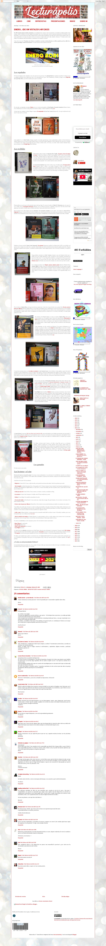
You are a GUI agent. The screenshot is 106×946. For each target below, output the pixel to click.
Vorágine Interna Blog (23, 774)
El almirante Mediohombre (54, 382)
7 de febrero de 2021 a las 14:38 (38, 656)
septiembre (79, 435)
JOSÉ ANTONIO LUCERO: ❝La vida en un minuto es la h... (81, 462)
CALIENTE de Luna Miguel (82, 465)
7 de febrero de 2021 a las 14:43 (35, 684)
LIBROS (19, 21)
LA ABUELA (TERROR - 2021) (85, 406)
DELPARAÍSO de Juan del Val (82, 487)
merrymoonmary (57, 934)
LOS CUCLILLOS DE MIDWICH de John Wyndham (81, 509)
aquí (54, 108)
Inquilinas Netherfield (23, 788)
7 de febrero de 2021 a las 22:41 (36, 788)
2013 (76, 539)
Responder (20, 604)
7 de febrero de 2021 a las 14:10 (36, 641)
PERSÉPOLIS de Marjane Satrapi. (81, 395)
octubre (78, 433)
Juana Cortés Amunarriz (20, 526)
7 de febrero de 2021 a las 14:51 (30, 698)
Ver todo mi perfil (77, 100)
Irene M (20, 609)
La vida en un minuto (33, 371)
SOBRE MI (83, 21)
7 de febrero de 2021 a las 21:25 (30, 757)
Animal (52, 327)
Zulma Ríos (20, 864)
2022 (76, 425)
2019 (76, 527)
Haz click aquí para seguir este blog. (83, 284)
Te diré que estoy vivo (19, 491)
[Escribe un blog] (45, 587)
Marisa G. (84, 86)
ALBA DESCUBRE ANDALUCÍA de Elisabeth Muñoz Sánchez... (80, 450)
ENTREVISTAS (40, 21)
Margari (20, 731)
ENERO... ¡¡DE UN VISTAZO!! (30, 589)
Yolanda (20, 819)
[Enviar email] (76, 152)
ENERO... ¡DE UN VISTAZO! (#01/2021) (82, 505)
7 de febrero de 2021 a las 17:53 (36, 743)
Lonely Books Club (22, 684)
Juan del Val (17, 524)
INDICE (72, 21)
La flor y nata (17, 512)
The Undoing (67, 530)
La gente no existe (23, 436)
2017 (76, 531)
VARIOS (48, 589)
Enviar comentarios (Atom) (45, 901)
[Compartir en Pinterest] (50, 587)
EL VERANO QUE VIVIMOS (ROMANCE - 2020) (82, 459)
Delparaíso (16, 212)
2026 (76, 418)
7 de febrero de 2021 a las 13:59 (30, 631)
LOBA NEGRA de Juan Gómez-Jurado (81, 520)
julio (77, 437)
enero (77, 523)
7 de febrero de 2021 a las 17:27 (30, 731)
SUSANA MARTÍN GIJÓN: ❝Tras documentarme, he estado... (82, 479)
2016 (76, 533)
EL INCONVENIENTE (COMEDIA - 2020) (81, 475)
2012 (76, 541)
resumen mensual (41, 589)
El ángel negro (27, 144)
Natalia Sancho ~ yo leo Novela (25, 597)
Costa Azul (32, 513)
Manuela (20, 631)
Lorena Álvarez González (24, 656)
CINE (29, 21)
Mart (19, 829)
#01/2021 (21, 589)
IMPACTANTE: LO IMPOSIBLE (84, 398)
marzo (77, 445)
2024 (76, 422)
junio (77, 439)
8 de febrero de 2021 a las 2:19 (32, 806)
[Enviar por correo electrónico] (44, 587)
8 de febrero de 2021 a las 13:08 (28, 829)
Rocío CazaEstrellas (23, 675)
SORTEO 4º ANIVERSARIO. (83, 381)
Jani (19, 842)
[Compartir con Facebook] (48, 587)
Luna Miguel (17, 527)
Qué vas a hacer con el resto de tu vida (34, 433)
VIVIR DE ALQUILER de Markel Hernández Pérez (81, 483)
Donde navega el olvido (45, 386)
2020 (76, 525)
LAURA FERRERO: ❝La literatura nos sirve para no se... (81, 455)
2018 (76, 529)
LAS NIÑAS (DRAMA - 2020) (81, 495)
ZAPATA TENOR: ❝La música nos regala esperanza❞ (81, 472)
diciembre (78, 429)
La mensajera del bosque (28, 206)
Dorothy (20, 757)
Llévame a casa (35, 260)
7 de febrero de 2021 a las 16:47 (31, 721)
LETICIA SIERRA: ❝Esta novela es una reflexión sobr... (81, 513)
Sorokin (20, 698)
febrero (78, 447)
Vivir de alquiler (18, 486)
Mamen (20, 711)
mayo (77, 441)
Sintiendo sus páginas (23, 743)
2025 (76, 420)
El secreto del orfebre (19, 500)
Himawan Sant (21, 806)
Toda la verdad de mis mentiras (21, 516)
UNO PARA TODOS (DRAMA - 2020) (80, 517)
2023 (76, 424)
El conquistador (40, 111)
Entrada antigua (65, 896)
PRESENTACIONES (58, 21)
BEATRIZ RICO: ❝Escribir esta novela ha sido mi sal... (82, 498)
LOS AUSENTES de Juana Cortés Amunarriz (82, 468)
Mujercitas (68, 77)
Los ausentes (40, 245)
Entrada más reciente (20, 896)
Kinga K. (20, 855)
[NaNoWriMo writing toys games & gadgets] (82, 77)
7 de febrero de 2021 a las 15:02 (30, 711)
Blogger (75, 934)
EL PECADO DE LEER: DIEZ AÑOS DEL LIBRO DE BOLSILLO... (82, 491)
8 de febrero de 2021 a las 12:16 (30, 819)
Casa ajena (41, 531)
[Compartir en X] (47, 587)
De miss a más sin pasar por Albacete (22, 504)
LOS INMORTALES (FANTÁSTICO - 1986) (85, 388)
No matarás (17, 533)
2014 (76, 537)
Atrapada (20, 721)
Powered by (78, 142)
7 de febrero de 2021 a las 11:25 (29, 609)
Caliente (49, 391)
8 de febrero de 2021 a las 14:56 (28, 842)
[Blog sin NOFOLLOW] (78, 293)
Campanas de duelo (64, 382)
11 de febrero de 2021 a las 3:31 (31, 864)
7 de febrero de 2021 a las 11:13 (41, 597)
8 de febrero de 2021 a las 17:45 (30, 855)
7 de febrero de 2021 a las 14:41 (36, 675)
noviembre (79, 431)
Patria (31, 107)
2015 (76, 535)
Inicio (43, 896)
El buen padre (67, 450)
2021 (76, 427)
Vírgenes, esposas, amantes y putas (52, 264)
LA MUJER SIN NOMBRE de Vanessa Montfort (82, 502)
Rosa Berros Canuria (23, 641)
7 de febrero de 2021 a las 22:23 (37, 774)
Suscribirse (82, 137)
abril (77, 443)
